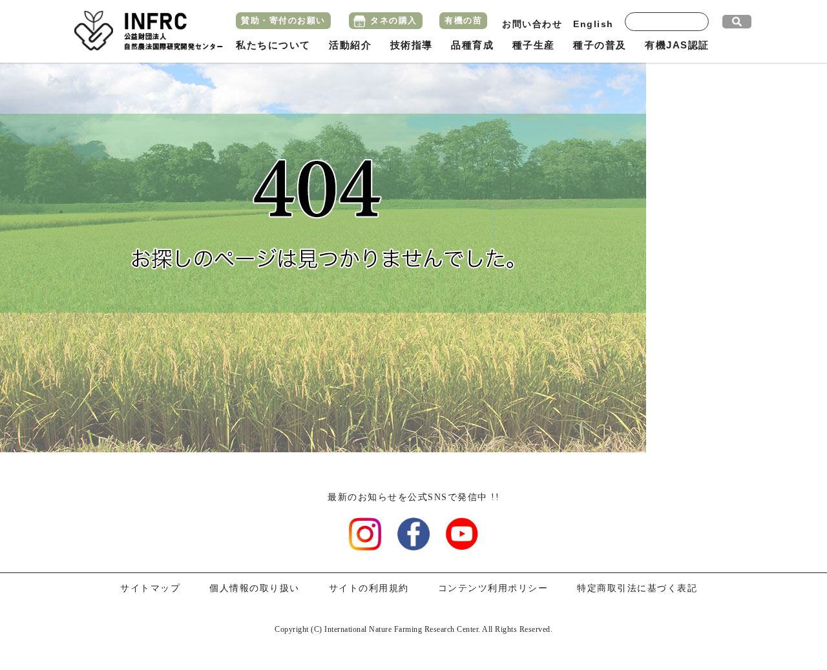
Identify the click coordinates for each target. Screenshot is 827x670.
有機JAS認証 (677, 44)
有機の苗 (463, 20)
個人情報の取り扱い (254, 588)
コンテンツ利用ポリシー (493, 588)
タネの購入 (393, 20)
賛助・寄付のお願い (283, 20)
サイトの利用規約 (369, 588)
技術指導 (411, 44)
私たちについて (273, 44)
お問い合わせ (532, 24)
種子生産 (533, 44)
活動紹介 (350, 44)
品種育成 (472, 44)
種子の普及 (600, 44)
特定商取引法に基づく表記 (637, 588)
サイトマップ (150, 588)
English (593, 24)
